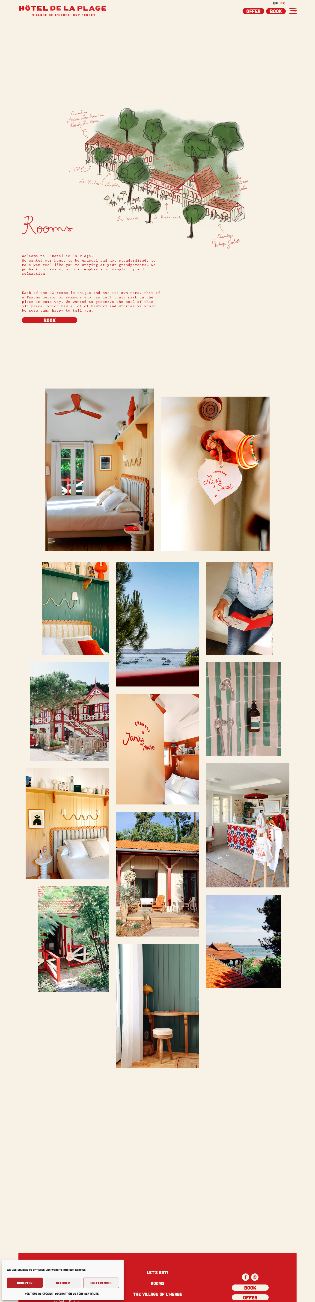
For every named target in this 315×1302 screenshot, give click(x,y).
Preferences (101, 1283)
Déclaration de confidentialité (77, 1293)
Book (276, 11)
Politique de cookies (39, 1293)
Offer (253, 11)
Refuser (63, 1283)
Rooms (157, 1283)
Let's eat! (157, 1272)
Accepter (25, 1283)
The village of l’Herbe (157, 1294)
